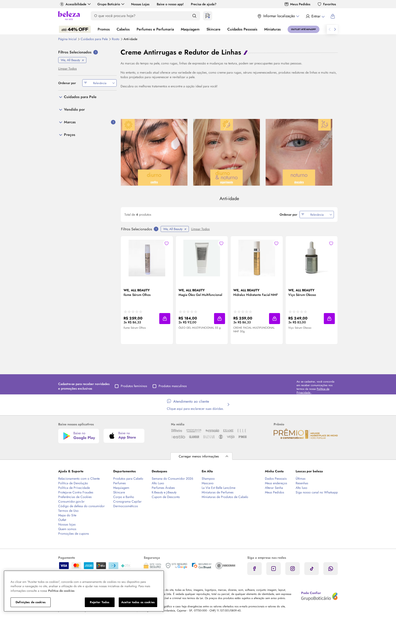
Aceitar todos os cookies (138, 602)
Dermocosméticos (125, 506)
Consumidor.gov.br (71, 501)
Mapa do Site (67, 515)
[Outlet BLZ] (303, 29)
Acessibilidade (76, 4)
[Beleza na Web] (69, 16)
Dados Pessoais (276, 478)
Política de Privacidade (74, 487)
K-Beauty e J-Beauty (164, 492)
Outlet (62, 519)
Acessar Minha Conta (315, 16)
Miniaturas (272, 29)
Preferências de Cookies (75, 497)
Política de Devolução (73, 483)
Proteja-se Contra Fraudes (75, 492)
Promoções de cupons (73, 533)
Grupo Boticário (108, 4)
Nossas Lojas (140, 4)
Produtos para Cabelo (128, 478)
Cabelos (123, 29)
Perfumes (119, 483)
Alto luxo (301, 487)
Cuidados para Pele (95, 39)
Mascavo (208, 483)
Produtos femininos (134, 386)
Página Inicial (67, 39)
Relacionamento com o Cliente (79, 478)
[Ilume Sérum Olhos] (147, 258)
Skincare (213, 29)
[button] (164, 318)
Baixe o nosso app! (170, 4)
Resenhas (302, 483)
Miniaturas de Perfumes (218, 492)
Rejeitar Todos (99, 602)
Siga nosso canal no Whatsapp (317, 492)
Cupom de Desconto (166, 497)
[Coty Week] (74, 29)
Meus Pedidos (300, 4)
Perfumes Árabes (163, 487)
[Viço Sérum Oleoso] (311, 258)
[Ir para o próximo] (335, 29)
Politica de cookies (61, 591)
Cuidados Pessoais (242, 29)
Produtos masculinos (173, 386)
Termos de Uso (68, 510)
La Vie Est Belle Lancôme (218, 487)
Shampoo (208, 478)
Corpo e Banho (123, 497)
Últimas (300, 478)
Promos (104, 29)
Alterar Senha (274, 487)
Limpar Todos (200, 229)
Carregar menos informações (199, 456)
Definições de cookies (31, 602)
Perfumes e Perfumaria (155, 29)
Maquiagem (190, 29)
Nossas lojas (67, 524)
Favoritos (329, 4)
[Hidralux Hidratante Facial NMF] (256, 258)
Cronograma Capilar (127, 501)
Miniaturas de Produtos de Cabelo (225, 497)
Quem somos (67, 529)
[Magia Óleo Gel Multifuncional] (201, 258)
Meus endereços (276, 483)
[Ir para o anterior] (329, 29)
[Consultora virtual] (207, 15)
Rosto (116, 39)
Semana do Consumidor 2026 (172, 478)
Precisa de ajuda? (203, 4)
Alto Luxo (158, 483)
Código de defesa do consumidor (81, 506)
